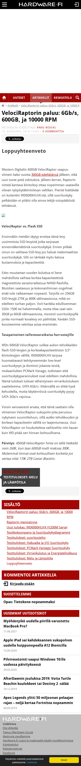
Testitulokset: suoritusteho (26, 538)
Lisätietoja (32, 762)
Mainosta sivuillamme (16, 736)
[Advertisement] (40, 51)
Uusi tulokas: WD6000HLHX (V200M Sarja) (37, 527)
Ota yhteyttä (10, 728)
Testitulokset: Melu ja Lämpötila (30, 558)
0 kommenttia (53, 131)
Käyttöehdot (10, 744)
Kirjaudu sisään (22, 584)
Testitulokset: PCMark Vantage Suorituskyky (38, 548)
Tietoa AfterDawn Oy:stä (18, 732)
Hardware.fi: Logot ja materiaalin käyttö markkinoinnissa (38, 740)
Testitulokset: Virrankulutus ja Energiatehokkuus (42, 553)
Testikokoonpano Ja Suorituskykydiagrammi (38, 532)
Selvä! (64, 759)
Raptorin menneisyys (22, 522)
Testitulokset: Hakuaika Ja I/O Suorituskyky (37, 543)
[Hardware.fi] (40, 6)
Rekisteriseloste (12, 748)
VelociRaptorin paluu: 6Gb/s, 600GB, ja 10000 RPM (40, 116)
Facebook (9, 753)
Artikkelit (13, 105)
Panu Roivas (46, 127)
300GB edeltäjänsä (44, 175)
